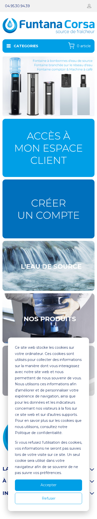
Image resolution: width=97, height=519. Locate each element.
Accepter (48, 485)
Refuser (48, 498)
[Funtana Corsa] (48, 86)
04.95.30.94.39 (17, 6)
